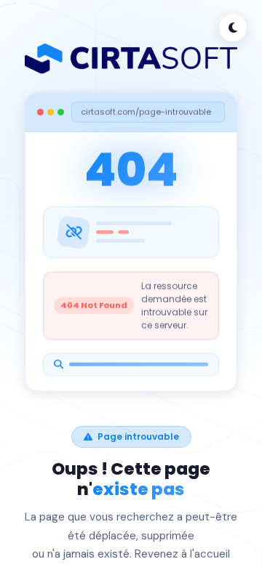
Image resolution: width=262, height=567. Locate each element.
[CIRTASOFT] (131, 59)
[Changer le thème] (232, 27)
